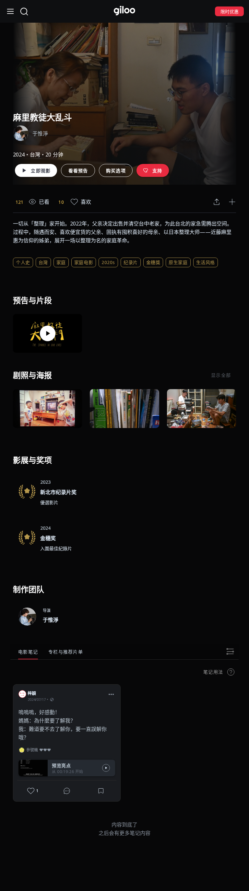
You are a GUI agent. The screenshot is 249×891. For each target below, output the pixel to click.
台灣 (43, 262)
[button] (111, 694)
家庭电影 (83, 262)
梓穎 (32, 693)
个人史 (23, 262)
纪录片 (131, 262)
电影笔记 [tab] (28, 652)
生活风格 (205, 262)
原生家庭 (178, 262)
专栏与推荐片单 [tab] (65, 652)
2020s (108, 262)
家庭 (61, 262)
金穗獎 (153, 262)
